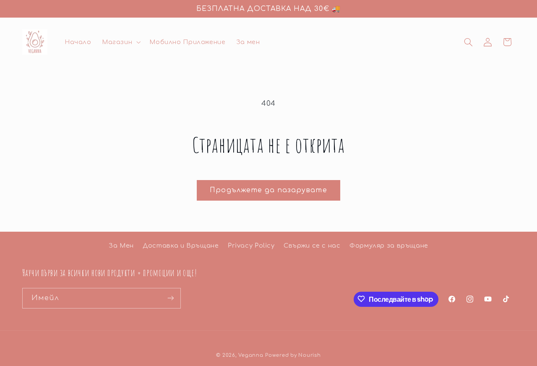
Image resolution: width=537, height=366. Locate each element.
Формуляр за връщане (388, 245)
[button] (120, 42)
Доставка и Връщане (181, 245)
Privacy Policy (251, 245)
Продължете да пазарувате (268, 190)
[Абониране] (170, 298)
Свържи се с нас (312, 245)
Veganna (250, 355)
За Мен (121, 245)
